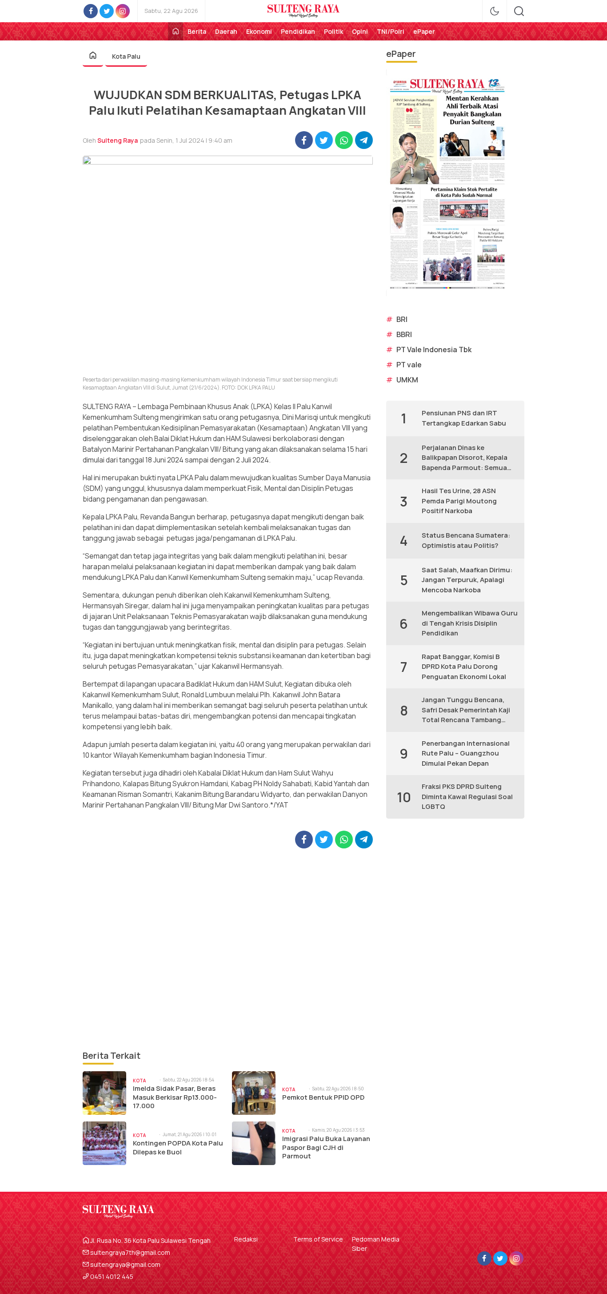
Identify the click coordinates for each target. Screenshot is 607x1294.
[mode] (494, 11)
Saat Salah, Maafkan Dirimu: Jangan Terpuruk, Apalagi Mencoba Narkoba (467, 580)
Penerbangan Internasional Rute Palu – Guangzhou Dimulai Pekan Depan (466, 753)
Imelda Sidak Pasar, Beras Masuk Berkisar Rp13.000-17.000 (175, 1097)
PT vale (409, 365)
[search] (519, 11)
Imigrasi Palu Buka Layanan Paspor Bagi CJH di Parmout (326, 1147)
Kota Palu (126, 56)
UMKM (407, 380)
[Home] (175, 31)
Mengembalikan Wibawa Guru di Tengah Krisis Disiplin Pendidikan (470, 623)
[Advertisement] (228, 949)
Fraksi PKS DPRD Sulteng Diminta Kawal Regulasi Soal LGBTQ (467, 796)
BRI (401, 319)
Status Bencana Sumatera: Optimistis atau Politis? (466, 540)
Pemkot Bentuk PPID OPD (323, 1097)
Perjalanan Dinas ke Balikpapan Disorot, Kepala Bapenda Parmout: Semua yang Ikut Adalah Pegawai (464, 458)
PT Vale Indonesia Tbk (433, 349)
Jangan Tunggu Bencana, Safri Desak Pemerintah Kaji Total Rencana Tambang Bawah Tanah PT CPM (466, 710)
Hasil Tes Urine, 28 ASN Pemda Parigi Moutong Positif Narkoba (459, 500)
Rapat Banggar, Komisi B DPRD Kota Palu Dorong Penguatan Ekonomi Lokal (464, 666)
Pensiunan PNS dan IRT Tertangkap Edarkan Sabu (464, 418)
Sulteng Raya (117, 140)
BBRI (404, 334)
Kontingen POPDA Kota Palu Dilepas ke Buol (178, 1147)
